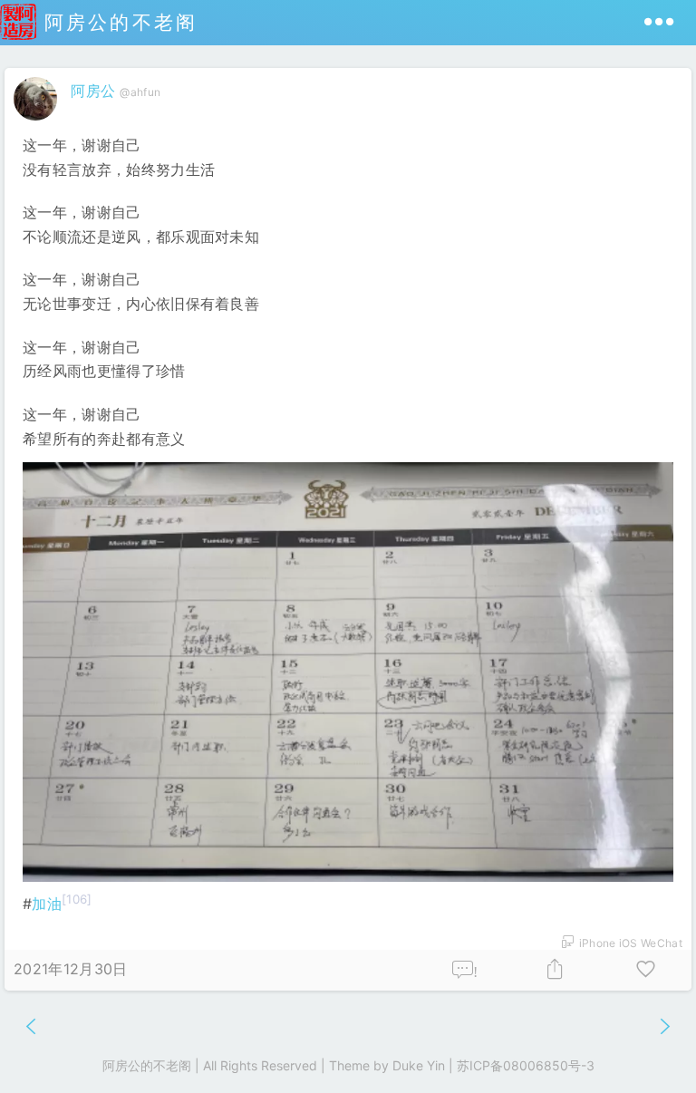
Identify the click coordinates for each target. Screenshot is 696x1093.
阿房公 (93, 91)
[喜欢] (646, 970)
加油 (47, 904)
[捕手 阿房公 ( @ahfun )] (38, 124)
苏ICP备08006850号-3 (525, 1065)
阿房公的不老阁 (117, 22)
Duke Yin (418, 1065)
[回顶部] (653, 1050)
